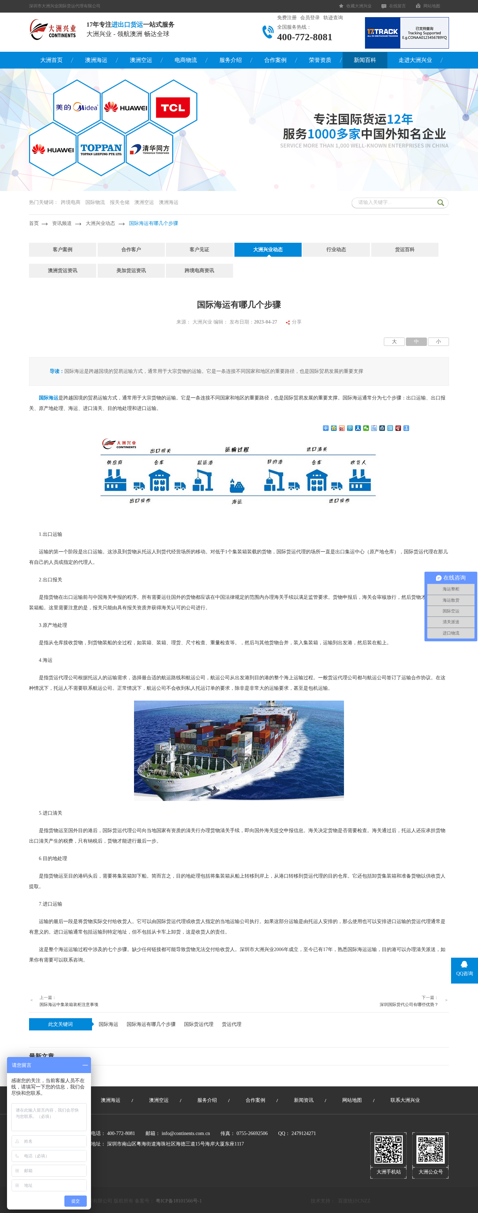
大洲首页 (51, 60)
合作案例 (275, 60)
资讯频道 (62, 223)
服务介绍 (230, 60)
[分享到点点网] (382, 428)
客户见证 (199, 249)
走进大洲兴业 (415, 60)
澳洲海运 (96, 60)
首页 (34, 223)
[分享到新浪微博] (342, 428)
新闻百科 (365, 60)
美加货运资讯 (131, 270)
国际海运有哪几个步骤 (153, 223)
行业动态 (336, 249)
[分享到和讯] (398, 428)
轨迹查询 (333, 17)
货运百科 (405, 249)
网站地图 (431, 5)
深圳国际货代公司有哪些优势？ (409, 1004)
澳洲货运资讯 (62, 270)
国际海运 (108, 1024)
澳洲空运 (141, 60)
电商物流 (186, 60)
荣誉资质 (320, 60)
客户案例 (62, 249)
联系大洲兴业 (405, 1100)
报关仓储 (119, 202)
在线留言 (397, 5)
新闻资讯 (304, 1100)
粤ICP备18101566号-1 (179, 1201)
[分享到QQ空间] (334, 428)
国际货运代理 (198, 1024)
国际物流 (95, 202)
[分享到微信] (366, 428)
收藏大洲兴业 (359, 5)
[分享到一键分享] (406, 428)
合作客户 (131, 249)
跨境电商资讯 (199, 270)
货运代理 (231, 1024)
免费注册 (287, 17)
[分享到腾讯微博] (350, 428)
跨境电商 (70, 202)
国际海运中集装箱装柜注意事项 (69, 1004)
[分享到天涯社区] (390, 428)
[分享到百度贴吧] (374, 428)
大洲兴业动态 (100, 223)
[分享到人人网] (358, 428)
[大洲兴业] (53, 29)
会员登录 (310, 17)
